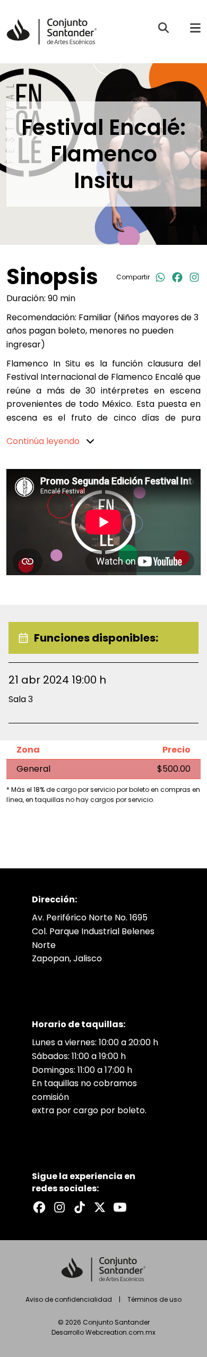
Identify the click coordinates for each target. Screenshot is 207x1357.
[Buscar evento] (163, 27)
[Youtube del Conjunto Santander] (120, 1207)
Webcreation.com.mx (120, 1332)
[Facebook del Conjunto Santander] (39, 1207)
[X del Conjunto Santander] (99, 1207)
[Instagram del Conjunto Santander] (59, 1207)
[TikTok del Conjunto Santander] (79, 1207)
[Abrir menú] (195, 28)
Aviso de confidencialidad (68, 1299)
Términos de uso (154, 1299)
